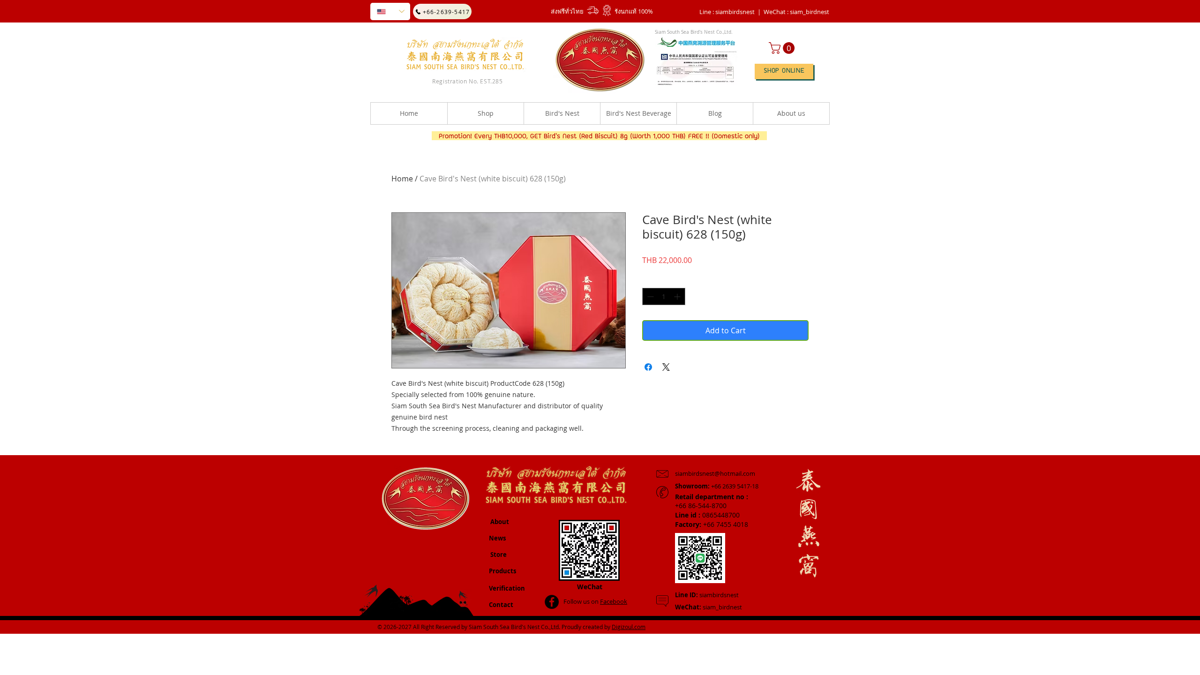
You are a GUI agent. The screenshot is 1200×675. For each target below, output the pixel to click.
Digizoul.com (628, 626)
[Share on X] (666, 367)
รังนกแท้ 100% (634, 11)
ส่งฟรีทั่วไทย (567, 11)
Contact (501, 604)
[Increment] (678, 296)
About (499, 522)
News (497, 538)
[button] (796, 12)
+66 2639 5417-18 (716, 486)
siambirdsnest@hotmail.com (715, 473)
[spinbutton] (663, 296)
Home (402, 178)
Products (502, 571)
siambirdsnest (707, 595)
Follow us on (595, 601)
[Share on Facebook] (648, 367)
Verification (507, 588)
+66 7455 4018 (711, 524)
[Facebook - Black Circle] (552, 602)
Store (498, 554)
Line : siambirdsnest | (730, 12)
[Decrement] (649, 296)
